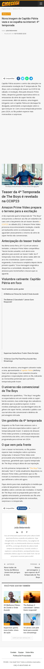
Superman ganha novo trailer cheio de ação (21, 353)
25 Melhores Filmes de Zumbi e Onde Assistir (21, 294)
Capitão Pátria (27, 370)
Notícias (7, 601)
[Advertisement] (22, 52)
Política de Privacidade (22, 656)
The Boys (34, 468)
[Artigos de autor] (22, 519)
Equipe (21, 652)
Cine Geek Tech (15, 662)
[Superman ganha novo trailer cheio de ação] (12, 619)
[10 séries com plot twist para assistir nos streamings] (31, 619)
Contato (13, 652)
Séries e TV (6, 14)
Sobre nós (30, 652)
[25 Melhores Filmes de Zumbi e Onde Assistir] (12, 597)
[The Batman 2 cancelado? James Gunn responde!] (31, 597)
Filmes (26, 601)
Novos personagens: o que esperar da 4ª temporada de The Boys (32, 572)
